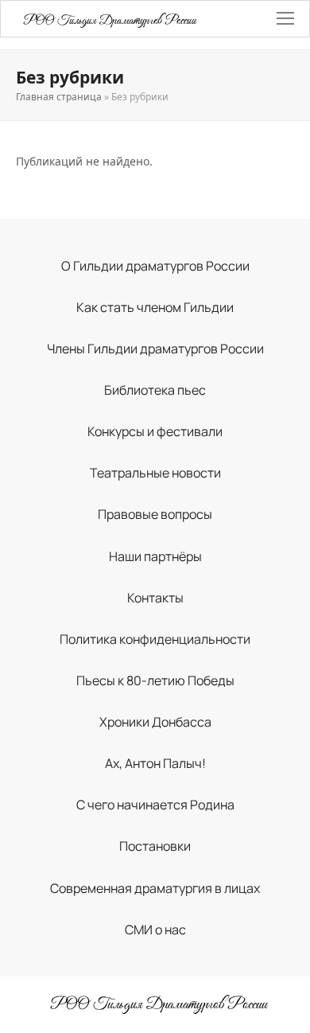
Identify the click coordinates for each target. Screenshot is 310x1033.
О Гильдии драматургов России (155, 266)
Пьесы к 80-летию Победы (155, 680)
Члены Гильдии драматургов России (155, 348)
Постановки (155, 846)
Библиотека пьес (155, 390)
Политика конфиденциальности (155, 639)
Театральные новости (155, 472)
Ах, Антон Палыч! (155, 763)
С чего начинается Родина (155, 804)
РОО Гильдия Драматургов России (110, 21)
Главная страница (59, 96)
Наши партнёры (155, 556)
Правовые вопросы (155, 514)
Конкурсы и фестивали (155, 431)
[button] (285, 18)
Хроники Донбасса (155, 722)
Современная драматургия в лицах (155, 888)
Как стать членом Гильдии (155, 307)
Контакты (155, 597)
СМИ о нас (155, 929)
